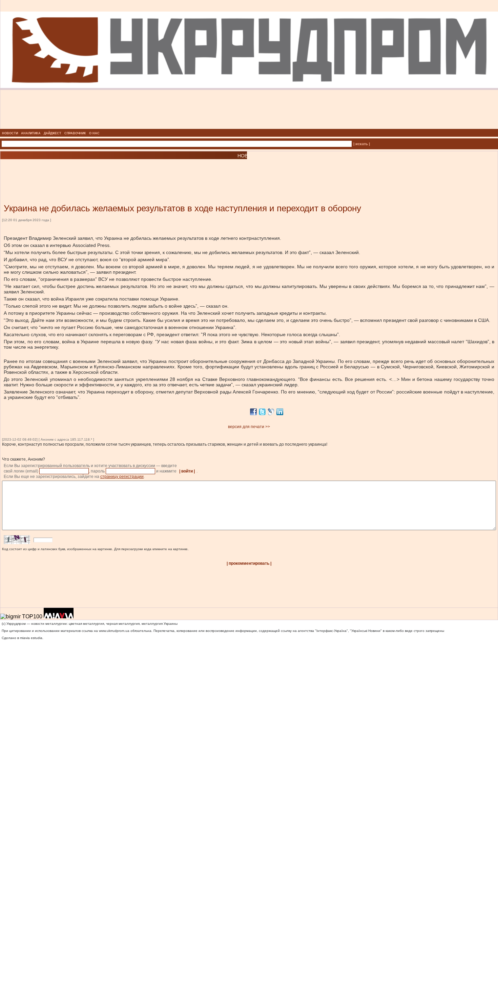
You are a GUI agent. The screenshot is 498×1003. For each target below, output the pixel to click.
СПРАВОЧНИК (75, 133)
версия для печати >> (249, 426)
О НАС (94, 133)
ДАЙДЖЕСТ (52, 133)
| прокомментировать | (249, 563)
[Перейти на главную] (249, 127)
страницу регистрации (122, 476)
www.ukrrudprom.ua (114, 631)
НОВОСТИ (10, 133)
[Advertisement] (81, 171)
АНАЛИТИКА (31, 133)
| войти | (187, 471)
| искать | (361, 144)
